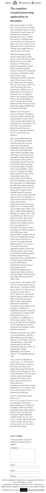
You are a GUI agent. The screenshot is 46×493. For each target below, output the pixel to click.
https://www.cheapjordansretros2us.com (24, 400)
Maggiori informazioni (36, 490)
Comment (14, 448)
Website (13, 476)
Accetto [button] (23, 490)
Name (13, 465)
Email (13, 470)
